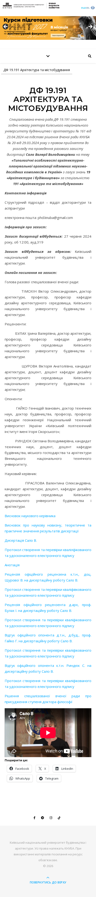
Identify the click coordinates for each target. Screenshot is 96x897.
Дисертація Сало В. (21, 540)
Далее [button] (90, 26)
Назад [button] (5, 26)
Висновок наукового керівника (30, 515)
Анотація (12, 565)
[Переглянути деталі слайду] (48, 28)
